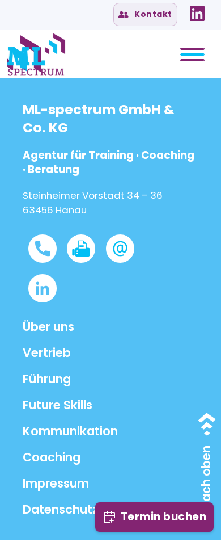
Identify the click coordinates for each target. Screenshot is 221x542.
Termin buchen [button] (164, 516)
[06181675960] (47, 248)
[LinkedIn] (197, 13)
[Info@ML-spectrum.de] (125, 248)
